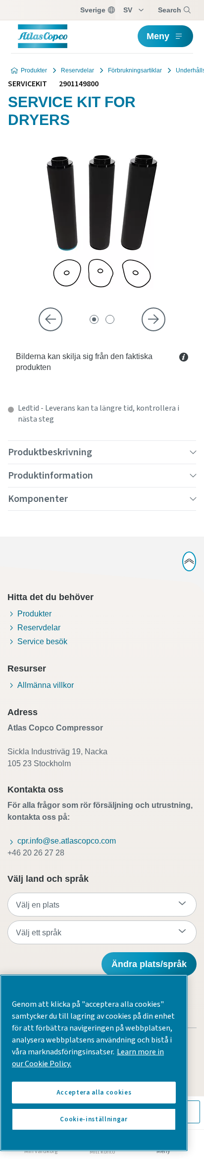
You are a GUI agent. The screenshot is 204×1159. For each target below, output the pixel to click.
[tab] (94, 319)
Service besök (42, 641)
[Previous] (50, 319)
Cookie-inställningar (93, 1119)
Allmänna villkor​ (45, 685)
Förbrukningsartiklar (135, 70)
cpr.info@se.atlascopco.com (66, 841)
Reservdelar (77, 70)
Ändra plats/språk (149, 964)
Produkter (34, 70)
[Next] (153, 319)
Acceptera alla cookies (93, 1092)
